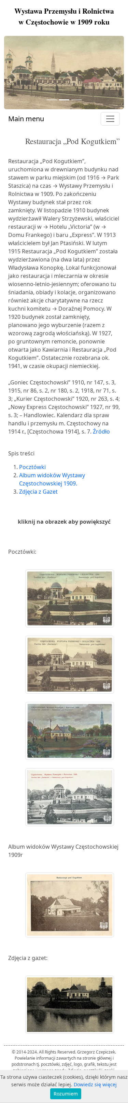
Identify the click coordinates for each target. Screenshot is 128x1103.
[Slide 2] (64, 100)
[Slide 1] (52, 100)
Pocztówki (32, 467)
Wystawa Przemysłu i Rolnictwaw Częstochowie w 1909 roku (64, 16)
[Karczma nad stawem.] (69, 1005)
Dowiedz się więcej (95, 1084)
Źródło (101, 431)
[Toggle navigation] (110, 119)
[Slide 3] (76, 100)
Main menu (26, 118)
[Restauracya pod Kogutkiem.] (69, 905)
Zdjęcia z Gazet (38, 491)
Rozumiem (66, 1093)
